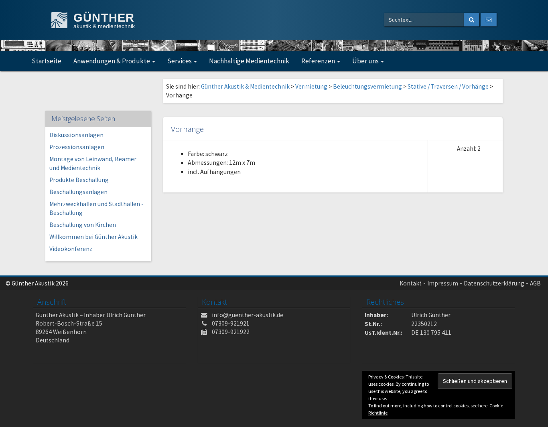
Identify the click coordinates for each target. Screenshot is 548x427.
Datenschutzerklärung (494, 283)
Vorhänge (187, 129)
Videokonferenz (70, 249)
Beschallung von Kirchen (82, 225)
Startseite (46, 61)
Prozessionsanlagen (76, 147)
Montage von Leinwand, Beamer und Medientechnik (92, 163)
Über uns (366, 61)
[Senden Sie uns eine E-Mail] (489, 19)
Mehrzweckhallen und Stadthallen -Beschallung (96, 208)
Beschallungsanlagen (78, 192)
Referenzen (318, 61)
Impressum (442, 283)
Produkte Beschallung (79, 180)
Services (180, 61)
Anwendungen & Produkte (112, 61)
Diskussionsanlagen (76, 135)
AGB (535, 283)
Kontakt (411, 283)
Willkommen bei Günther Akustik (93, 237)
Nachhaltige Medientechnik (249, 61)
